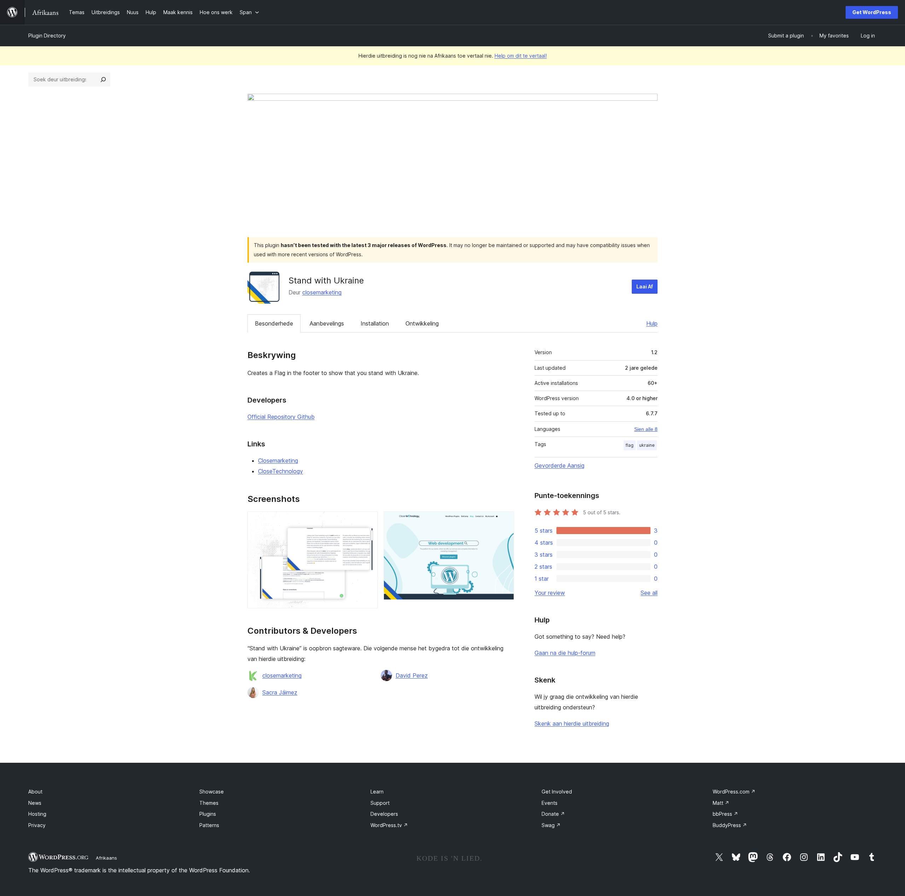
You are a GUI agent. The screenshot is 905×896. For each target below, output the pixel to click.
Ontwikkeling (422, 323)
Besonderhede (274, 323)
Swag (551, 825)
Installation (375, 323)
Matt (721, 803)
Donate (553, 814)
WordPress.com (734, 792)
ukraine (647, 445)
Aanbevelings (327, 323)
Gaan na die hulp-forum (565, 652)
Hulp (652, 323)
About (35, 792)
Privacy (37, 825)
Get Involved (557, 792)
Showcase (211, 792)
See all (649, 592)
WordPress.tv (389, 825)
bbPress (725, 814)
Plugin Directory (47, 36)
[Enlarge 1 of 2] (368, 521)
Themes (208, 803)
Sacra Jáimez (279, 692)
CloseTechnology (280, 471)
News (34, 803)
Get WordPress (871, 12)
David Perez (412, 675)
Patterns (209, 825)
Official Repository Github (281, 416)
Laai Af (644, 286)
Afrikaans (106, 858)
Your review (550, 592)
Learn (377, 792)
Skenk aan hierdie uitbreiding (572, 723)
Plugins (207, 814)
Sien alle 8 (646, 429)
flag (630, 445)
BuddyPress (730, 825)
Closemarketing (278, 460)
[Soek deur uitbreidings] (103, 79)
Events (549, 803)
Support (380, 803)
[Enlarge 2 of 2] (504, 521)
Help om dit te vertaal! (521, 56)
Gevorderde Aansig (559, 465)
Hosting (37, 814)
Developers (384, 814)
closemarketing (321, 292)
